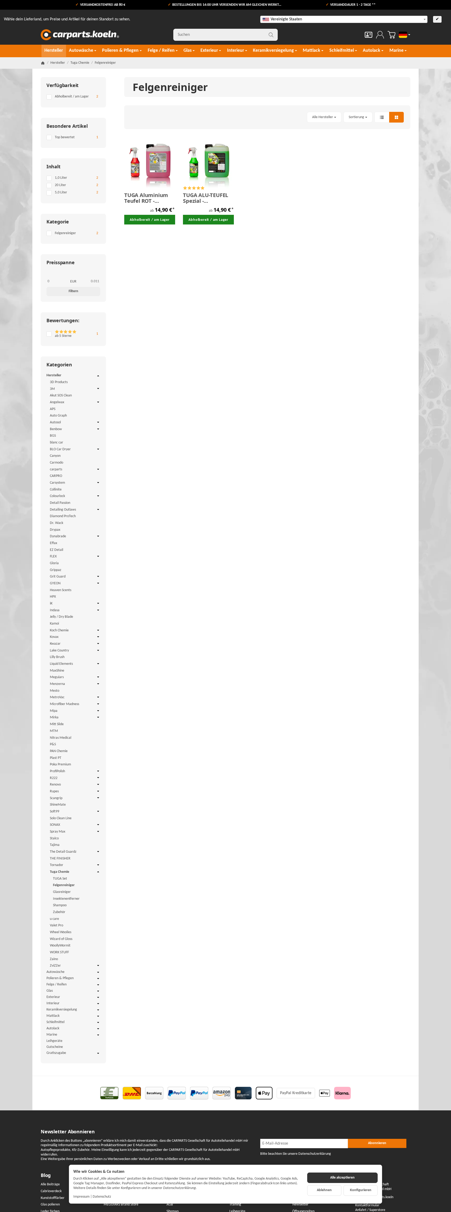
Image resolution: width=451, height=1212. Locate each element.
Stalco (54, 838)
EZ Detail (56, 550)
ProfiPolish (57, 771)
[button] (267, 117)
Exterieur (53, 997)
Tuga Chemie (59, 872)
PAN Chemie (59, 751)
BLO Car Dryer (60, 449)
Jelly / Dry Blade (61, 617)
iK (51, 603)
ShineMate (58, 804)
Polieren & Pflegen (60, 978)
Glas (49, 990)
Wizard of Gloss (61, 939)
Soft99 (54, 811)
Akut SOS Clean (61, 395)
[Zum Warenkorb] (391, 35)
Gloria (54, 563)
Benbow (56, 429)
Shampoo (60, 905)
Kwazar (55, 643)
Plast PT (55, 758)
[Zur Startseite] (80, 35)
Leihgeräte (54, 1041)
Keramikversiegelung (61, 1009)
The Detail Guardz (63, 851)
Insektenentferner (66, 899)
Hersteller (53, 375)
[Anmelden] (380, 35)
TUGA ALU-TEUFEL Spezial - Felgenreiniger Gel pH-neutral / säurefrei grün (206, 198)
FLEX (53, 556)
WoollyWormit (60, 945)
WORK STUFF (59, 952)
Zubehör (59, 912)
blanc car (56, 442)
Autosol (55, 422)
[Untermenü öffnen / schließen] (98, 376)
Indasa (55, 610)
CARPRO (56, 476)
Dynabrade (58, 536)
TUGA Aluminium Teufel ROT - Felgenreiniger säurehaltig (146, 198)
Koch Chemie (59, 630)
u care (54, 919)
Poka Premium (60, 764)
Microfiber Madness (64, 704)
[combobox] (344, 19)
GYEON (55, 583)
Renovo (55, 784)
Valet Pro (56, 925)
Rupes (54, 791)
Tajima (55, 845)
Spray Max (57, 831)
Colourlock (57, 496)
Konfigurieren (360, 1190)
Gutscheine (54, 1047)
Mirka (54, 717)
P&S (53, 744)
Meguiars (57, 677)
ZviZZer (55, 965)
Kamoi (54, 623)
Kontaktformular (367, 1205)
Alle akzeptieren (342, 1177)
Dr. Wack (56, 523)
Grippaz (55, 570)
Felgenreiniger (64, 885)
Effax (53, 543)
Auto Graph (58, 415)
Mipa (53, 711)
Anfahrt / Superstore (370, 1210)
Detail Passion (60, 503)
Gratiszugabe (56, 1053)
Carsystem (57, 482)
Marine (51, 1034)
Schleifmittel (55, 1022)
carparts (56, 469)
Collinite (56, 489)
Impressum (81, 1196)
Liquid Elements (61, 664)
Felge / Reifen (56, 984)
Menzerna (57, 684)
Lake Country (59, 650)
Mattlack (53, 1016)
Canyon (55, 456)
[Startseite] (43, 63)
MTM (54, 731)
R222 (53, 778)
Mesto (54, 690)
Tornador (56, 865)
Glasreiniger (62, 892)
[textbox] (343, 19)
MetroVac (57, 697)
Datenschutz (102, 1196)
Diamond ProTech (63, 516)
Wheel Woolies (60, 932)
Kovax (54, 637)
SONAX (55, 825)
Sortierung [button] (356, 117)
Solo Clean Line (61, 818)
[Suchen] (271, 35)
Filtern (73, 291)
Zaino (54, 959)
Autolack (52, 1028)
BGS (53, 435)
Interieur (53, 1003)
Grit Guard (58, 576)
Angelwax (57, 402)
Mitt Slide (57, 724)
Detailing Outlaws (63, 509)
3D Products (59, 382)
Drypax (55, 530)
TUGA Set (60, 878)
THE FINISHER (60, 858)
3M (52, 389)
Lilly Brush (57, 657)
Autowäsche (55, 972)
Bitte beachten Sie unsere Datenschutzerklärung (295, 1154)
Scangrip (56, 798)
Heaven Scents (60, 590)
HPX (53, 596)
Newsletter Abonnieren (68, 1131)
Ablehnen (324, 1190)
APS (52, 409)
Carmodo (56, 462)
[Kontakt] (368, 35)
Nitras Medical (60, 738)
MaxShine (57, 670)
